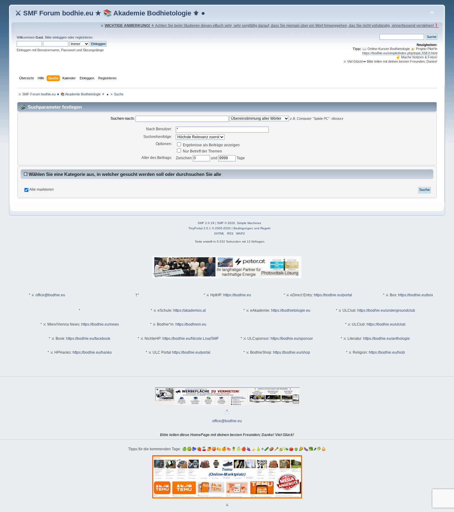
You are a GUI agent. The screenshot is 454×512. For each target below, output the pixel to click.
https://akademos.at (189, 310)
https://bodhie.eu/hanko (92, 352)
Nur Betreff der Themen (202, 151)
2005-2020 (223, 228)
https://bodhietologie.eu (290, 310)
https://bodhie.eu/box (415, 295)
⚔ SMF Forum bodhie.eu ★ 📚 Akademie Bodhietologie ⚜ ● (110, 13)
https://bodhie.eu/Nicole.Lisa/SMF (190, 338)
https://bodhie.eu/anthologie (386, 338)
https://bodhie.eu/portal (333, 295)
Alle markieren (41, 189)
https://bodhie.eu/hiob (387, 352)
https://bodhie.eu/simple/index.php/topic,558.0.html (399, 53)
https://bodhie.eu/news (100, 324)
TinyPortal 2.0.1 (199, 228)
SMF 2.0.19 (206, 223)
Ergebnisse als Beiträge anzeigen (211, 145)
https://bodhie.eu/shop (291, 352)
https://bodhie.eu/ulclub (386, 324)
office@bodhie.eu (50, 295)
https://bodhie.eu (237, 295)
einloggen (60, 37)
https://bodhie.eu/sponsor (292, 338)
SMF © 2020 (226, 223)
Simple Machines (249, 223)
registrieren (83, 37)
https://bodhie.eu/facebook (88, 338)
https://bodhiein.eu (190, 324)
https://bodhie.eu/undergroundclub (386, 310)
